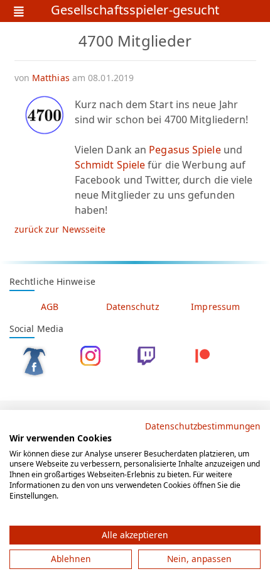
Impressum (215, 306)
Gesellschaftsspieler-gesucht (135, 11)
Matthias (51, 78)
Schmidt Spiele (110, 165)
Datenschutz (132, 306)
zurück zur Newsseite (60, 229)
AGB (49, 306)
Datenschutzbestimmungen (203, 426)
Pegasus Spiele (184, 150)
